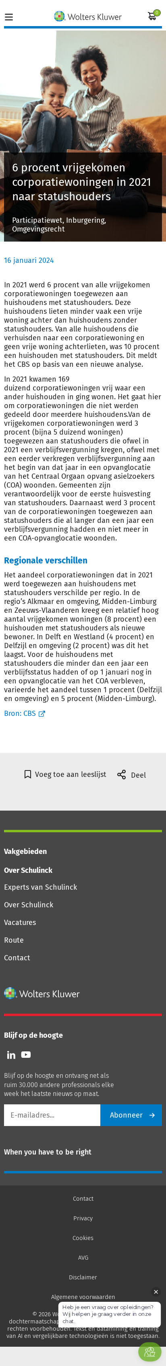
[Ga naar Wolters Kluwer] (42, 993)
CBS (29, 713)
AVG (83, 1257)
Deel (137, 775)
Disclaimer (83, 1277)
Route (14, 940)
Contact (17, 957)
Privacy (83, 1218)
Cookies (83, 1238)
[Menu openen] (9, 16)
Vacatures (20, 922)
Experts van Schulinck (40, 887)
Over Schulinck (28, 905)
